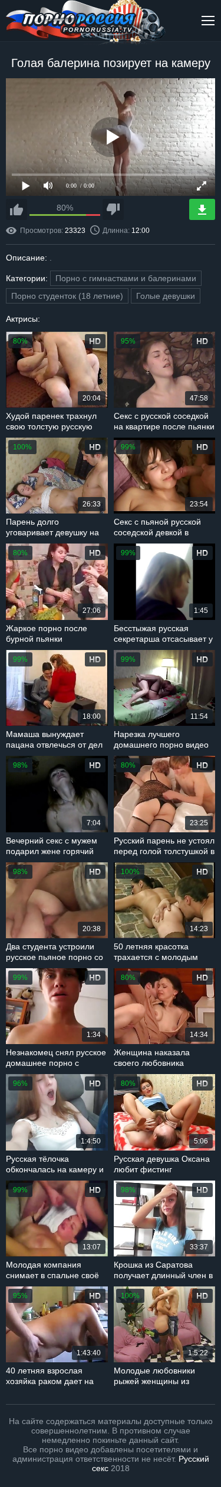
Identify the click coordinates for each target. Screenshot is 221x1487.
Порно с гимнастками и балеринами (125, 278)
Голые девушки (165, 296)
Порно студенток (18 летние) (67, 296)
